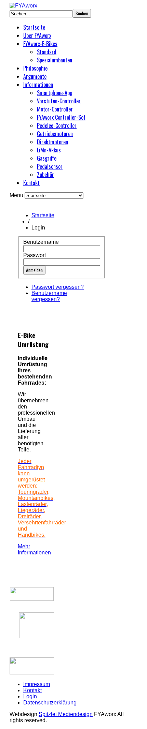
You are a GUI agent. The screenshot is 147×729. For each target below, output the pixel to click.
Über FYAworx (37, 35)
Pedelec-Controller (57, 125)
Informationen (38, 84)
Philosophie (35, 68)
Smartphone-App (54, 93)
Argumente (34, 76)
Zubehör (45, 174)
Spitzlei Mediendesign (66, 714)
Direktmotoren (52, 142)
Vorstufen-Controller (59, 101)
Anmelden (34, 270)
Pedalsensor (50, 166)
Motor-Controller (55, 109)
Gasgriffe (46, 158)
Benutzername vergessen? (49, 296)
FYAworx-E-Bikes (40, 44)
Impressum (36, 684)
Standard (46, 52)
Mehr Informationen (34, 549)
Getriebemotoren (55, 134)
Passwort (34, 255)
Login (30, 696)
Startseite (34, 27)
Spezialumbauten (54, 60)
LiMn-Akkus (49, 150)
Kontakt (31, 183)
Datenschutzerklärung (50, 702)
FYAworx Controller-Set (61, 117)
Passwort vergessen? (57, 287)
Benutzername (41, 242)
